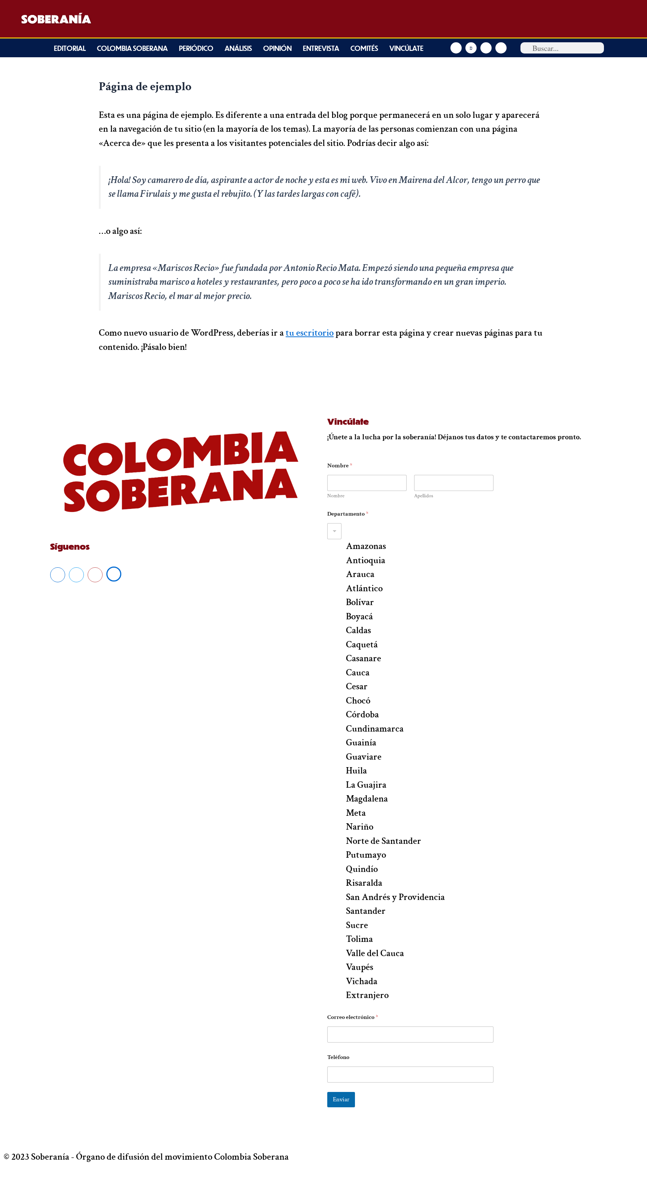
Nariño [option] (359, 827)
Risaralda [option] (364, 883)
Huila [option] (356, 771)
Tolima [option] (359, 939)
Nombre (335, 496)
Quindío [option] (362, 869)
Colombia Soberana (132, 48)
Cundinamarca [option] (375, 729)
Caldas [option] (358, 630)
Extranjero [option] (367, 995)
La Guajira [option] (366, 785)
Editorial (70, 48)
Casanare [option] (363, 658)
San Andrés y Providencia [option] (395, 897)
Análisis (238, 48)
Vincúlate (406, 48)
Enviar (341, 1099)
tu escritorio (310, 333)
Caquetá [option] (362, 644)
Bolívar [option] (360, 602)
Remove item (337, 553)
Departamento (347, 514)
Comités (364, 48)
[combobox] (410, 763)
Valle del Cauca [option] (375, 953)
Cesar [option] (357, 686)
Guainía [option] (361, 742)
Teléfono (338, 1057)
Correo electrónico (352, 1017)
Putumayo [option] (366, 855)
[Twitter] (76, 574)
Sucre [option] (357, 925)
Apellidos (423, 496)
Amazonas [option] (366, 546)
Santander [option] (366, 911)
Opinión (277, 48)
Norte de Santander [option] (383, 841)
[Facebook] (57, 574)
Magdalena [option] (367, 799)
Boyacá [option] (359, 616)
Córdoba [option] (362, 714)
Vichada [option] (361, 981)
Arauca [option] (360, 574)
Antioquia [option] (365, 560)
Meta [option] (356, 813)
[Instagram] (95, 574)
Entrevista (321, 48)
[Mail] (113, 574)
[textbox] (419, 531)
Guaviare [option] (364, 757)
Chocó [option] (358, 701)
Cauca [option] (358, 672)
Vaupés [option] (359, 967)
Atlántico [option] (364, 588)
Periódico (196, 48)
